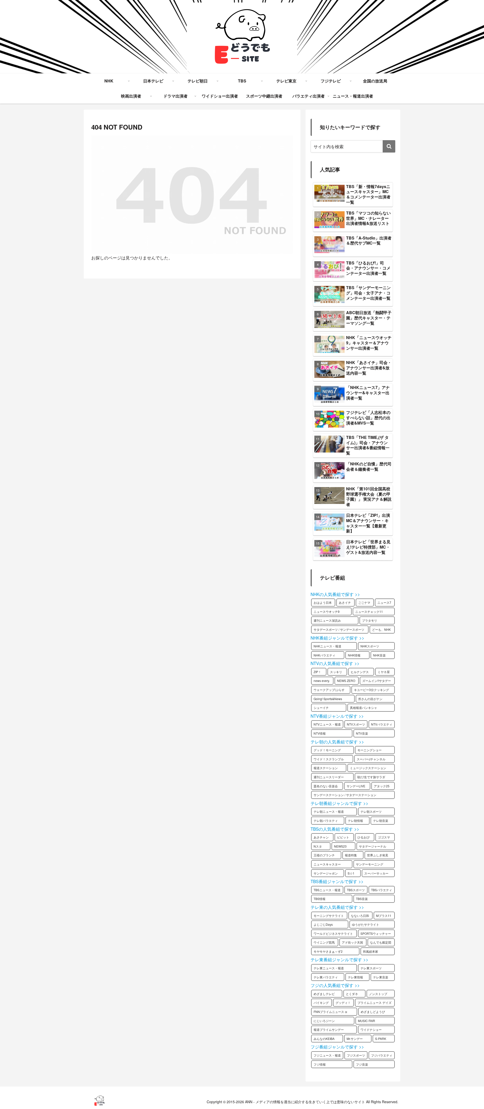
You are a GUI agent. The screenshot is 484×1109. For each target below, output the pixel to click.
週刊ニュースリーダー (329, 777)
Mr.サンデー (355, 1038)
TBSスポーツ (356, 890)
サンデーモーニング (369, 864)
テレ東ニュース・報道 (329, 968)
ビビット (343, 837)
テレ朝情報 (355, 820)
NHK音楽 (379, 655)
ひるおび (363, 837)
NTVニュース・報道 (327, 724)
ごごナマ (364, 602)
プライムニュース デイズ (374, 1002)
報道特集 (351, 855)
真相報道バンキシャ (363, 707)
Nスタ (318, 846)
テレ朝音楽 (380, 820)
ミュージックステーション (368, 768)
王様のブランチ (324, 855)
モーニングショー (369, 750)
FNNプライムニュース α (330, 1011)
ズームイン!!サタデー (376, 680)
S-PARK (380, 1038)
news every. (322, 680)
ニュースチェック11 (369, 611)
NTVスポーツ (356, 724)
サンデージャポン (326, 873)
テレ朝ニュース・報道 (329, 811)
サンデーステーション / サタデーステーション (345, 795)
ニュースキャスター (327, 864)
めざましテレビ (324, 994)
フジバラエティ (381, 1055)
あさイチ (345, 602)
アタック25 (381, 786)
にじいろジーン (324, 1020)
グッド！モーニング (327, 750)
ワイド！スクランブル (329, 759)
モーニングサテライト (329, 915)
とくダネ (352, 994)
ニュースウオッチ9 (327, 611)
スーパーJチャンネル (371, 759)
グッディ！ (343, 1002)
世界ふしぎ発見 (377, 855)
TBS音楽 (362, 898)
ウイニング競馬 (324, 942)
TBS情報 (319, 898)
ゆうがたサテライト (365, 924)
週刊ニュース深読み (327, 620)
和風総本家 (370, 951)
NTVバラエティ (381, 724)
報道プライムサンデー (329, 1029)
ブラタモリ (369, 620)
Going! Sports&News (328, 699)
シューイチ (321, 707)
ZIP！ (317, 672)
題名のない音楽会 (326, 786)
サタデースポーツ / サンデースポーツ (339, 629)
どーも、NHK (381, 629)
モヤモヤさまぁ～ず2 (328, 951)
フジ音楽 (362, 1064)
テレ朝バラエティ (326, 820)
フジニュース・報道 (327, 1055)
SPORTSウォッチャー (375, 933)
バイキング (321, 1002)
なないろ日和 (360, 915)
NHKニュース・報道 (327, 646)
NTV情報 (320, 733)
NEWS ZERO (346, 680)
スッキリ (336, 672)
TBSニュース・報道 (327, 890)
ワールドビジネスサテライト (333, 933)
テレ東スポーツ (371, 968)
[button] (389, 146)
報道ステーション (326, 768)
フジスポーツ (356, 1055)
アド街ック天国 (352, 942)
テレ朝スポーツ (371, 811)
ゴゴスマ (384, 837)
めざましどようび (373, 1011)
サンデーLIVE (356, 786)
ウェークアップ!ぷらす (329, 689)
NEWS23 (340, 846)
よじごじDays (323, 924)
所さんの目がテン (370, 699)
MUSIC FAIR (366, 1020)
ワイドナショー (371, 1029)
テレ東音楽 (380, 977)
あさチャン (321, 837)
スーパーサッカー (376, 873)
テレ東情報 (355, 977)
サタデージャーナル (372, 846)
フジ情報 (320, 1064)
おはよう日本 (323, 602)
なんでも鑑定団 (380, 942)
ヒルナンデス (360, 672)
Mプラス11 (383, 915)
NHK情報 (354, 655)
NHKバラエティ (324, 655)
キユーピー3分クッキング (371, 689)
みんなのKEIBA (324, 1038)
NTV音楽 (362, 733)
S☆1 (351, 873)
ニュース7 (384, 602)
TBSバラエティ (381, 890)
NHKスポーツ (369, 646)
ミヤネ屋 (384, 672)
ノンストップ (378, 994)
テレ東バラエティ (326, 977)
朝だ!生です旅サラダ (371, 777)
